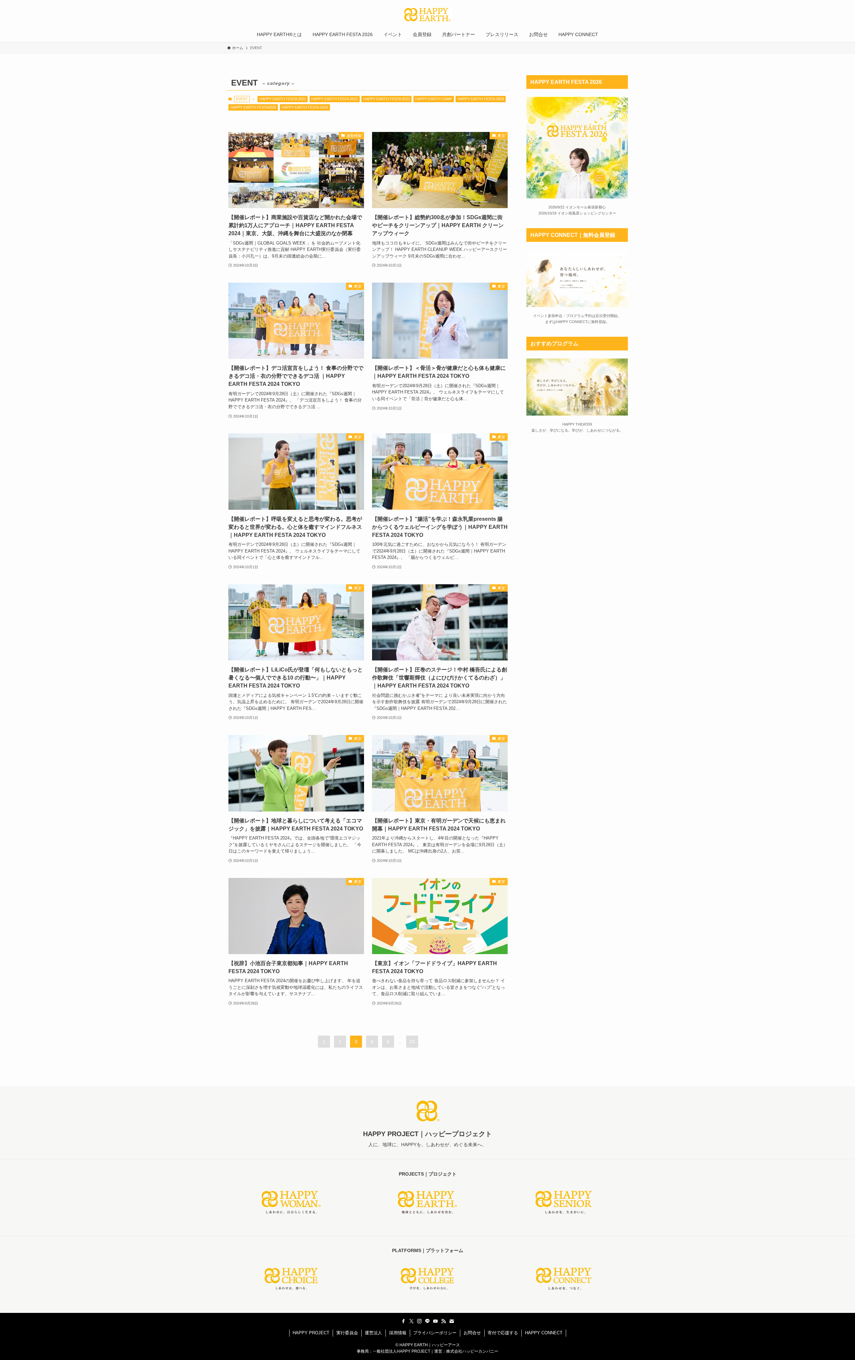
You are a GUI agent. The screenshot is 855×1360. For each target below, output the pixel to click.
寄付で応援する (503, 1332)
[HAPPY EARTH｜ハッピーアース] (427, 14)
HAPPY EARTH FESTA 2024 (481, 99)
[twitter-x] (411, 1321)
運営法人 (373, 1332)
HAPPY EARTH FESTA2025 (253, 107)
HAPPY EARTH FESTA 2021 (283, 99)
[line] (427, 1321)
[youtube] (436, 1321)
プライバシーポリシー (435, 1332)
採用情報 (397, 1332)
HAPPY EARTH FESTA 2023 (386, 99)
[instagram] (419, 1321)
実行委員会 (347, 1332)
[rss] (444, 1321)
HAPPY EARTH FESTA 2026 (305, 107)
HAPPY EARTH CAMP (433, 99)
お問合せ (472, 1332)
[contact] (452, 1321)
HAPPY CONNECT (543, 1332)
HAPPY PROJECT (311, 1332)
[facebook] (403, 1321)
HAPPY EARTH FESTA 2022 (334, 99)
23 (412, 1041)
